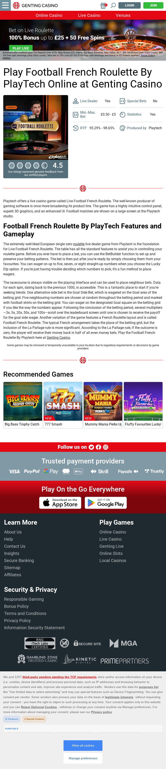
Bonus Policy (16, 606)
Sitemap (12, 567)
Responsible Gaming (24, 599)
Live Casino (89, 15)
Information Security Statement (34, 627)
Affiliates (12, 574)
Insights (11, 553)
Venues (123, 15)
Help (8, 539)
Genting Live (111, 546)
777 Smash (53, 424)
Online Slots (111, 553)
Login (129, 5)
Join (153, 5)
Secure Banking (19, 560)
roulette (79, 244)
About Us (13, 532)
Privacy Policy (17, 620)
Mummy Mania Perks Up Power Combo (103, 424)
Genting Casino (58, 338)
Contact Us (14, 546)
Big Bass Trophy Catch (22, 424)
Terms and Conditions (25, 613)
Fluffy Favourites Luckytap (143, 424)
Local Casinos (112, 560)
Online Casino (49, 15)
